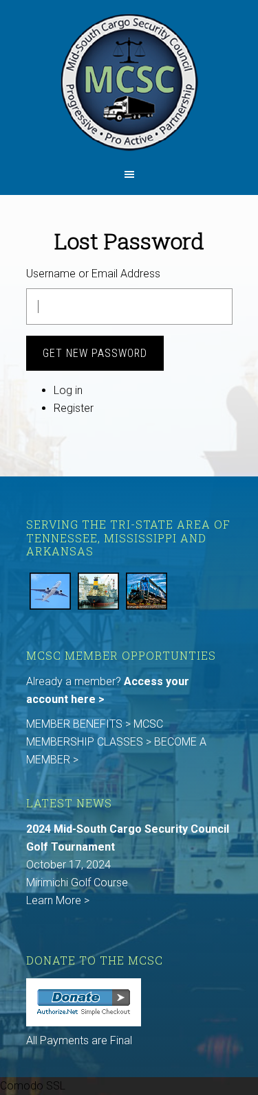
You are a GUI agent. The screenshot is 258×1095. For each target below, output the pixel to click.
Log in (68, 390)
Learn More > (57, 900)
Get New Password (95, 353)
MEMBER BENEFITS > (79, 723)
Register (74, 408)
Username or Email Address (93, 273)
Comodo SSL (32, 1085)
